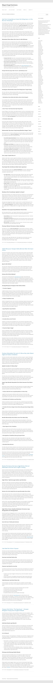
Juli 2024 (39, 70)
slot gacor (39, 116)
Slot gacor (39, 133)
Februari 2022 (40, 102)
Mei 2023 (39, 87)
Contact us (30, 9)
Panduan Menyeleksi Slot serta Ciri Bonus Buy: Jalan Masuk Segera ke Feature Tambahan (18, 353)
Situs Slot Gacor (16, 595)
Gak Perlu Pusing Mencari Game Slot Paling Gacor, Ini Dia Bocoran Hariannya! (17, 19)
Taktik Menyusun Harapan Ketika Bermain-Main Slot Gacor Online (17, 249)
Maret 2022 (40, 101)
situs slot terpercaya (25, 65)
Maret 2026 (40, 45)
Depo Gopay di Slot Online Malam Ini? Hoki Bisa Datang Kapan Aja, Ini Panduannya (44, 22)
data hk (39, 113)
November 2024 (40, 65)
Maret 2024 (40, 75)
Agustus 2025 (40, 54)
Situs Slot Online (12, 9)
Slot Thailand (19, 9)
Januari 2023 (40, 92)
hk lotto (39, 111)
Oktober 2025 (40, 51)
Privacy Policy (4, 9)
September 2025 (40, 53)
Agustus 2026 (40, 40)
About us (24, 9)
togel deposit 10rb (17, 276)
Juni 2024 (39, 71)
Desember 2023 (40, 79)
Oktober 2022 (40, 96)
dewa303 (39, 121)
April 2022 (39, 100)
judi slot (39, 108)
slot (38, 118)
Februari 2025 (40, 61)
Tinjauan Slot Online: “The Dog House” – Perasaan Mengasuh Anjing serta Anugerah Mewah (15, 609)
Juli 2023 (39, 85)
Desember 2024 (40, 64)
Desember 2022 (40, 94)
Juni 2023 (39, 86)
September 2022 (40, 97)
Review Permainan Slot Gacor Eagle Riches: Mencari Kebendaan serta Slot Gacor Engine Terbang (16, 466)
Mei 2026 (39, 43)
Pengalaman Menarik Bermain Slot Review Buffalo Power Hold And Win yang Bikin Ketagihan (43, 33)
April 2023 (39, 89)
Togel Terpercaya (30, 536)
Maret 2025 (40, 60)
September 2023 (40, 82)
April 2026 (39, 44)
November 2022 (40, 95)
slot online (39, 126)
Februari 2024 (40, 76)
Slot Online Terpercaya (10, 242)
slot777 (39, 131)
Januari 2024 (40, 77)
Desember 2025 (40, 49)
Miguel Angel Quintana (9, 5)
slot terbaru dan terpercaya (22, 242)
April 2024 (39, 74)
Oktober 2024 (40, 66)
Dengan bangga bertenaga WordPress (12, 678)
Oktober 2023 (40, 81)
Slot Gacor (8, 602)
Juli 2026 (39, 41)
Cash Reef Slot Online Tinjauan (10, 548)
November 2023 (40, 80)
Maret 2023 (40, 90)
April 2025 (39, 59)
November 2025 (40, 50)
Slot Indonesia (9, 541)
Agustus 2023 (40, 84)
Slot (7, 346)
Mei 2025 (39, 58)
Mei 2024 (39, 72)
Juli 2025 (39, 55)
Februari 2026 (40, 46)
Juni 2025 (39, 56)
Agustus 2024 (40, 69)
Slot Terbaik (9, 669)
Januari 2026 (40, 48)
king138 (8, 667)
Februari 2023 (40, 91)
